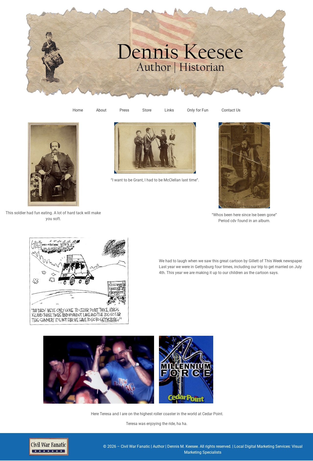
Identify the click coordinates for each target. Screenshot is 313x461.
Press (124, 110)
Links (169, 110)
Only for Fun (197, 110)
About (101, 110)
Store (146, 110)
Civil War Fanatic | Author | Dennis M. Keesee (159, 446)
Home (78, 110)
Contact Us (231, 110)
